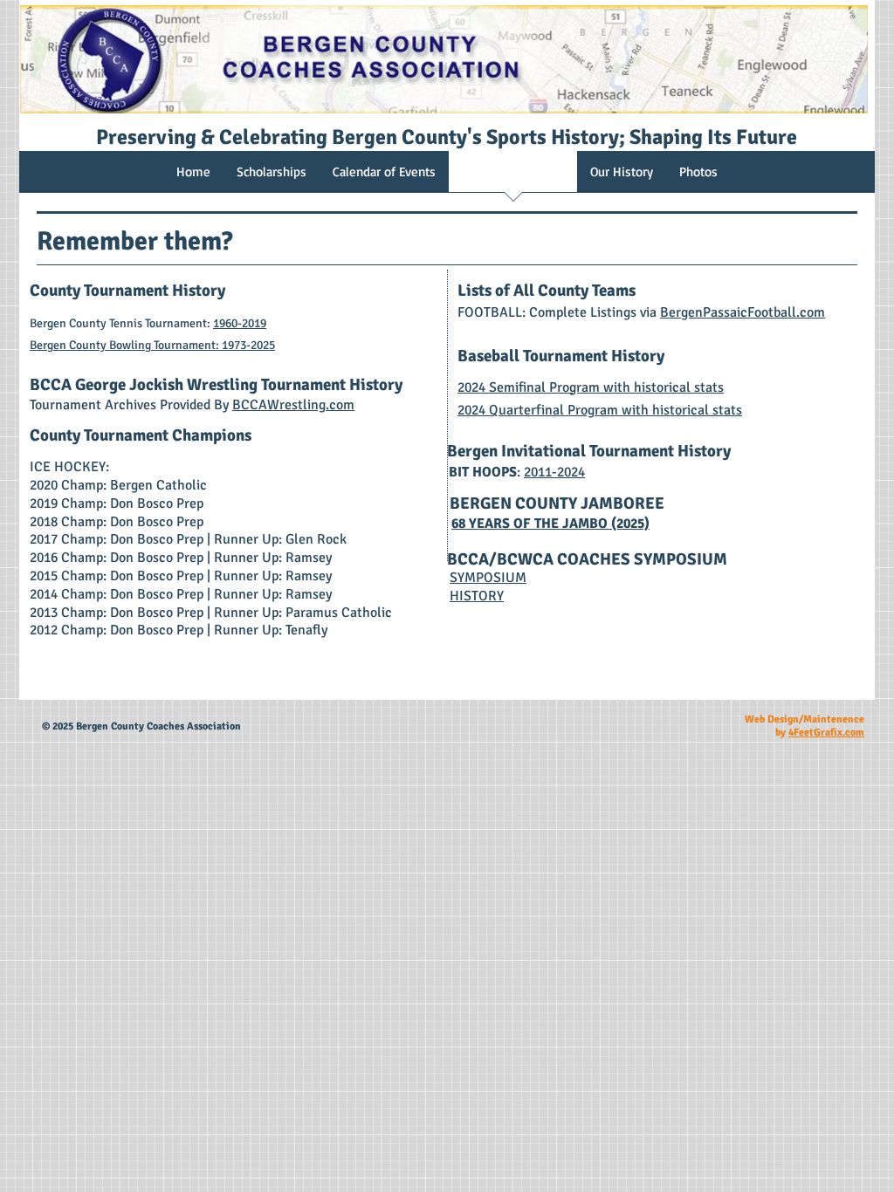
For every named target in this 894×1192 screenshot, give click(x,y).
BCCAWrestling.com (293, 405)
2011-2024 (554, 472)
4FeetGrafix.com (826, 732)
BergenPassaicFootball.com (742, 312)
